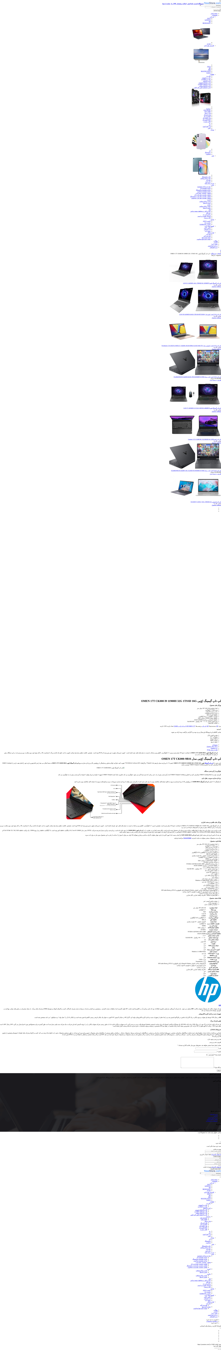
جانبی (212, 185)
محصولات (215, 15)
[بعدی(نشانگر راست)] (218, 1349)
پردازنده (208, 108)
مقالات (216, 241)
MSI (209, 69)
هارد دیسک (208, 113)
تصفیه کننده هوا (206, 237)
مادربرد (208, 76)
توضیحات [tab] (215, 745)
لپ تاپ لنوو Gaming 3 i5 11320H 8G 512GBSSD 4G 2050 (204, 439)
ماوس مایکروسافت (205, 206)
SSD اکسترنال (206, 120)
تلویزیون (208, 234)
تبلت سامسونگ (206, 177)
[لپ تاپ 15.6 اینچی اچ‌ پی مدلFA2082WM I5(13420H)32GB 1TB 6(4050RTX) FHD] (195, 375)
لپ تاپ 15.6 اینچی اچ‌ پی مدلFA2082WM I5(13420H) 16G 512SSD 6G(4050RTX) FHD (196, 470)
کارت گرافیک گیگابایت (204, 84)
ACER (209, 44)
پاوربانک (208, 213)
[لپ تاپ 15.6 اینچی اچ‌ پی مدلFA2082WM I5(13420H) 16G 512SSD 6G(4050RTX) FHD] (195, 469)
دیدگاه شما (217, 1067)
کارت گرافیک (207, 81)
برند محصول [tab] (214, 748)
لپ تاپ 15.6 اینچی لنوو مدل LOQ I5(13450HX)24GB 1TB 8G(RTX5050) (200, 314)
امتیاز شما (217, 1054)
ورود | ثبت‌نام (217, 10)
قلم (210, 209)
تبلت (213, 156)
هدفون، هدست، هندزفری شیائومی (201, 198)
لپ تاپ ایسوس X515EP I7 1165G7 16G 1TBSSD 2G (206, 502)
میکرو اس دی (207, 214)
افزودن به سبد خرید (215, 380)
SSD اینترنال (207, 116)
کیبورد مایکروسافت (205, 201)
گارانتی (215, 242)
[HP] (208, 1002)
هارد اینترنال (207, 115)
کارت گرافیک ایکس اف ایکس (202, 87)
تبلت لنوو (208, 181)
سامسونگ (208, 152)
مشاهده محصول (216, 286)
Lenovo (208, 73)
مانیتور (212, 219)
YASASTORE (187, 838)
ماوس (209, 204)
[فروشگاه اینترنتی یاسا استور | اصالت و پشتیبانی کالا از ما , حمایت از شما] (212, 1171)
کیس (209, 128)
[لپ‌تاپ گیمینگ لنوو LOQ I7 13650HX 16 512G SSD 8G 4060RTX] (195, 406)
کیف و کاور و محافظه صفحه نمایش (200, 211)
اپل (210, 151)
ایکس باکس (207, 227)
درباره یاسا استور (213, 246)
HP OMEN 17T (190, 726)
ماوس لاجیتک (207, 208)
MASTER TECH (206, 71)
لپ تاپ (212, 17)
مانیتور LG (208, 223)
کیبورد (209, 200)
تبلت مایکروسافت (205, 178)
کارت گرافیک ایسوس (204, 82)
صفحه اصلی (214, 13)
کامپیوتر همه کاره (209, 45)
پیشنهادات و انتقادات (212, 1121)
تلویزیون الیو (207, 236)
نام (219, 1048)
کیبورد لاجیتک (207, 203)
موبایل (212, 130)
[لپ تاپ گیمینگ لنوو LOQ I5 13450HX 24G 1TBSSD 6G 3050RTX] (195, 281)
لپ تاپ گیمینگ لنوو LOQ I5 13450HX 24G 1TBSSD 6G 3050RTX (202, 283)
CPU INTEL (207, 110)
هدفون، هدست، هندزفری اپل (202, 195)
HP (210, 21)
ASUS (209, 18)
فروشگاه (213, 253)
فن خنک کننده (207, 126)
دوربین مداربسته (209, 183)
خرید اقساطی (214, 247)
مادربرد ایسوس (206, 77)
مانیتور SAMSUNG (205, 224)
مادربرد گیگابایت (206, 79)
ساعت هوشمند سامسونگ (203, 190)
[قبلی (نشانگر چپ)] (220, 1349)
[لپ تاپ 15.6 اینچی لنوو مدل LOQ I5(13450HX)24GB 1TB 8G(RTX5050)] (195, 313)
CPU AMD (207, 111)
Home (219, 253)
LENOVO (208, 20)
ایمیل (219, 1051)
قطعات (212, 74)
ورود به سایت (217, 1156)
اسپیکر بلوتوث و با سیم (204, 216)
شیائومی (208, 154)
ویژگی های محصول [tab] (212, 746)
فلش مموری (207, 121)
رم (210, 123)
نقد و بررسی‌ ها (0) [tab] (212, 750)
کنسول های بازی (209, 226)
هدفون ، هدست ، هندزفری (203, 193)
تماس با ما (215, 244)
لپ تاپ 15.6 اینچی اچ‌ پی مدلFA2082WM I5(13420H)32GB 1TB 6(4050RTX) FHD (197, 377)
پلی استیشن (207, 229)
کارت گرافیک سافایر (205, 86)
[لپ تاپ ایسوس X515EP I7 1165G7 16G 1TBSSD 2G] (195, 500)
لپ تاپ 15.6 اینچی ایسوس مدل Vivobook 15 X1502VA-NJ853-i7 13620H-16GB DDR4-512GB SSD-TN (191, 345)
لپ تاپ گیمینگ (209, 763)
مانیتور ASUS (207, 221)
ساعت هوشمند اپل (205, 188)
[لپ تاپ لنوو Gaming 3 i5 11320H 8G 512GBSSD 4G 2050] (195, 437)
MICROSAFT (207, 23)
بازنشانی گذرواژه (216, 1154)
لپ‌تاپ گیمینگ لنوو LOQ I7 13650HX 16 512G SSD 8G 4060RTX (202, 408)
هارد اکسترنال (207, 118)
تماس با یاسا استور (212, 1119)
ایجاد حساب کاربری (215, 1168)
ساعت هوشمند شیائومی (204, 191)
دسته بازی (208, 231)
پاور (209, 125)
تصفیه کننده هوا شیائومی (204, 239)
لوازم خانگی (210, 232)
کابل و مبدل (207, 218)
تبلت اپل (208, 180)
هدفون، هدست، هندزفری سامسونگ (200, 196)
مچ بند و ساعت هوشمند (204, 186)
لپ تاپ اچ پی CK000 (180, 726)
